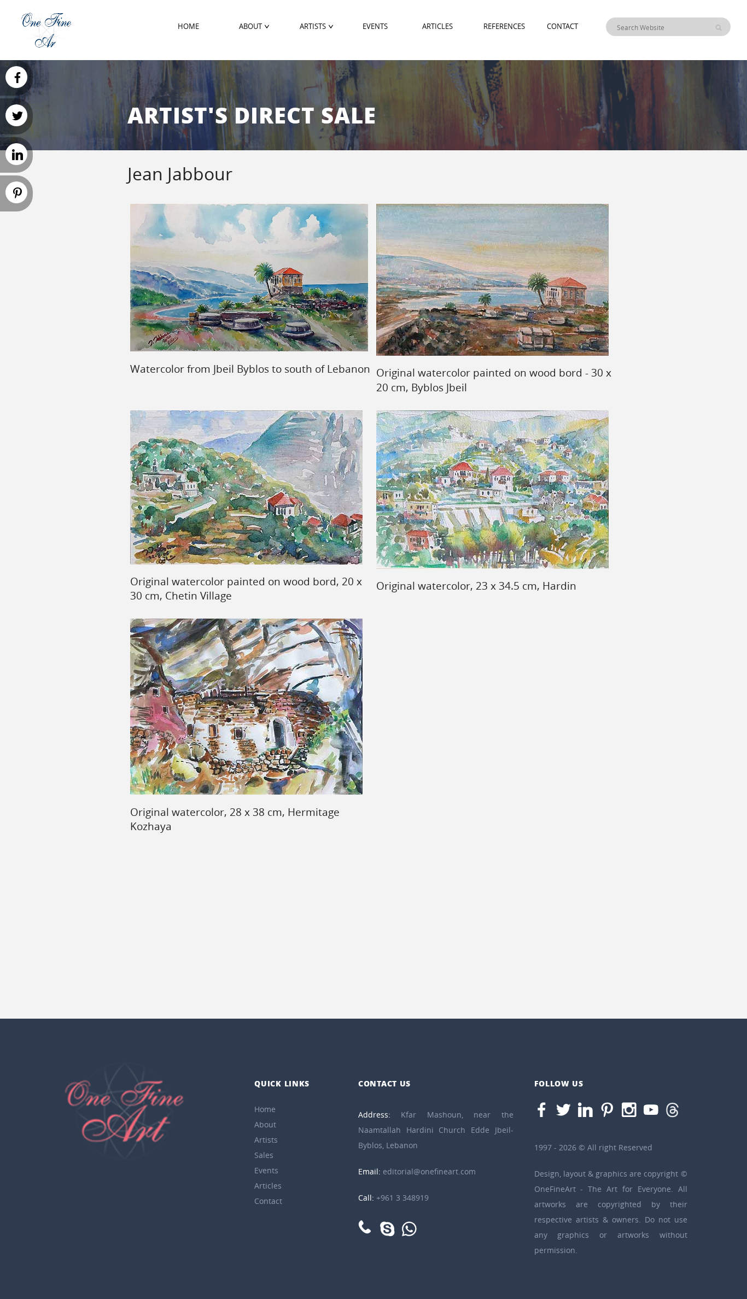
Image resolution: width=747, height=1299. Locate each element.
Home (188, 26)
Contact (562, 26)
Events (375, 26)
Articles (437, 26)
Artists (313, 26)
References (504, 26)
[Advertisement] (690, 358)
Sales (263, 1155)
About (250, 26)
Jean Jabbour (179, 173)
